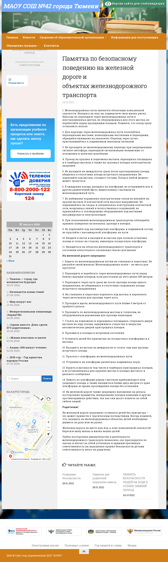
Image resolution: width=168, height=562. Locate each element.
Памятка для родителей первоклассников (104, 478)
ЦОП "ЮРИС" (54, 555)
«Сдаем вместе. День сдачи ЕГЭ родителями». (27, 326)
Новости (29, 37)
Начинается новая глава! (27, 291)
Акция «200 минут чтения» (28, 347)
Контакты (51, 45)
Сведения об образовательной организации (72, 37)
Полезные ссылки (77, 545)
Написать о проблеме (30, 153)
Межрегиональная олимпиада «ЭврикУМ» (29, 313)
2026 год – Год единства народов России (24, 359)
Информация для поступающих (134, 37)
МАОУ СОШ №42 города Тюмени (50, 6)
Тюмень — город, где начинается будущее (22, 280)
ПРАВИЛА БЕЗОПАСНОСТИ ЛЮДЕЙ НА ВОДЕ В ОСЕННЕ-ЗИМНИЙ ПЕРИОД (135, 482)
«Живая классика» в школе (28, 337)
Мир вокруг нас (20, 301)
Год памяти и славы (108, 545)
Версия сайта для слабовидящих (138, 3)
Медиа (132, 545)
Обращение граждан (21, 45)
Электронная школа (45, 545)
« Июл (10, 260)
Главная (12, 37)
